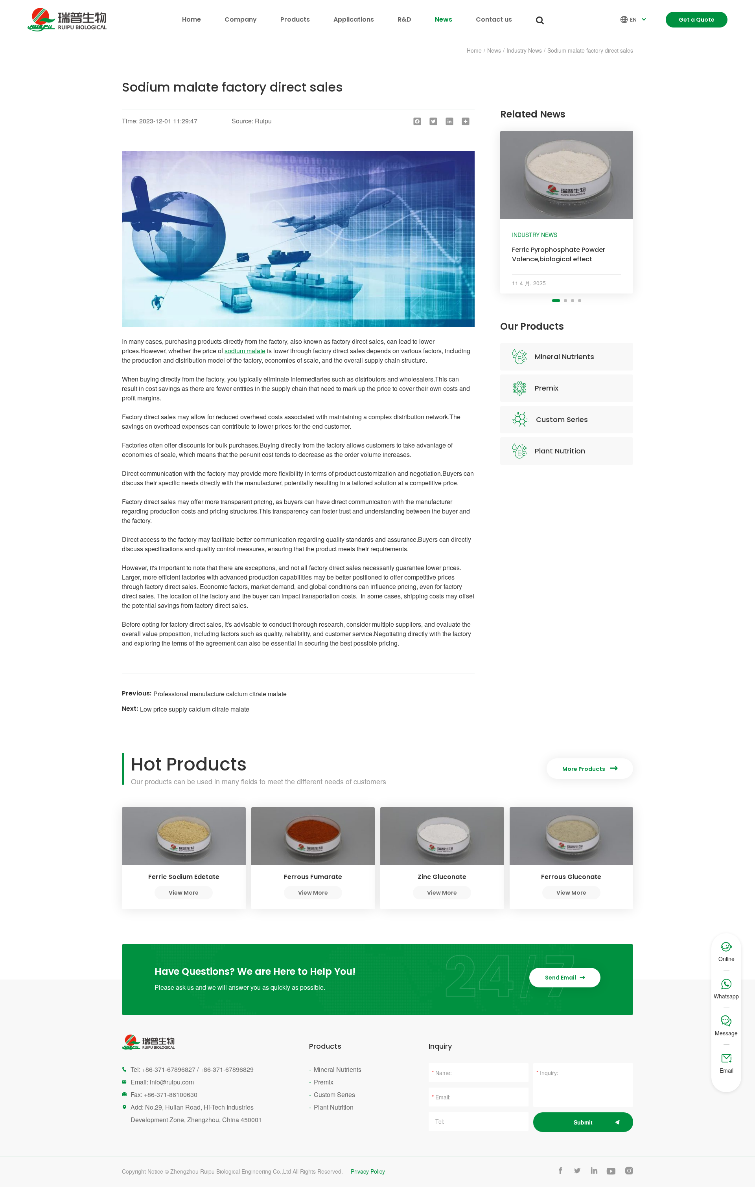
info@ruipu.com (172, 1081)
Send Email (565, 978)
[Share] (466, 121)
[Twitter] (433, 121)
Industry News (524, 50)
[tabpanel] (566, 212)
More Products (589, 769)
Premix (546, 388)
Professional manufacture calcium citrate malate (220, 693)
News (443, 19)
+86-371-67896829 (227, 1069)
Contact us (494, 19)
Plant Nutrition (560, 451)
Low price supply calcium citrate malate (194, 709)
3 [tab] (572, 300)
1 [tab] (556, 300)
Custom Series (562, 419)
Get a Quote (696, 20)
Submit (583, 1122)
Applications (353, 19)
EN (634, 19)
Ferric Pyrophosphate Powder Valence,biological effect (558, 254)
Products (295, 19)
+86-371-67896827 (168, 1069)
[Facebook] (417, 121)
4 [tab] (579, 300)
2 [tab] (565, 300)
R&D (404, 19)
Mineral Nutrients (564, 356)
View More (184, 893)
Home (191, 19)
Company (241, 19)
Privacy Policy (368, 1171)
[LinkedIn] (449, 121)
